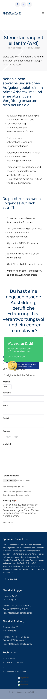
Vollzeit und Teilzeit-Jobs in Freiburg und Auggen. (19, 349)
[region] (23, 24)
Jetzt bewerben (17, 356)
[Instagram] (23, 4)
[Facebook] (17, 4)
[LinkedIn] (29, 4)
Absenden (8, 522)
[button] (3, 24)
